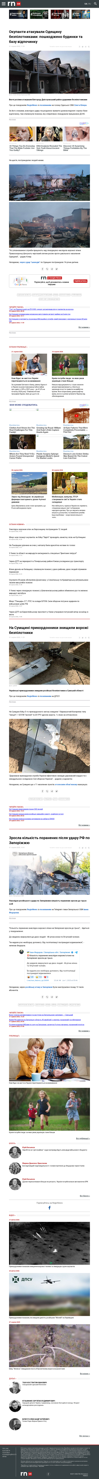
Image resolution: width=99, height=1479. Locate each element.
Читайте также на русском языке (61, 46)
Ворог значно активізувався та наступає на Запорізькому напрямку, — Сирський (41, 1015)
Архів (4, 1456)
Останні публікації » (18, 347)
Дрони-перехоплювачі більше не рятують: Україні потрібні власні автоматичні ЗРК (55, 1182)
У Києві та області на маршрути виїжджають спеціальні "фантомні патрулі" (43, 553)
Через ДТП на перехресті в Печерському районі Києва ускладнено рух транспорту (46, 561)
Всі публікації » (83, 1138)
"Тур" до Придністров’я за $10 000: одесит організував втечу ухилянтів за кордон (41, 309)
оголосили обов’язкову (66, 784)
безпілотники (65, 295)
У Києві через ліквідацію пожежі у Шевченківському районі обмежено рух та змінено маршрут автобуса (48, 591)
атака (56, 295)
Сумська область (35, 799)
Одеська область (24, 295)
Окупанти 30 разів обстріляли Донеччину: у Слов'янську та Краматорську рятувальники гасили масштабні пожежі (48, 581)
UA (86, 4)
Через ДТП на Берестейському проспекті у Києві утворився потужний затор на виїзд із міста (48, 613)
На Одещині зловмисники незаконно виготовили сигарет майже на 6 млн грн (39, 314)
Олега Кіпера (80, 105)
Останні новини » (17, 524)
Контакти (6, 1451)
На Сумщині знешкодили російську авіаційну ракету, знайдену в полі (36, 814)
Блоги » (12, 1143)
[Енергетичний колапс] (18, 18)
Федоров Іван (75, 1005)
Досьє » (12, 1379)
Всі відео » (85, 1374)
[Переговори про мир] (60, 18)
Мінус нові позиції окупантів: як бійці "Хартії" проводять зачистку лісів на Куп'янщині (47, 537)
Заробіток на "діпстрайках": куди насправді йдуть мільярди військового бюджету (54, 1150)
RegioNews (32, 105)
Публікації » (14, 1036)
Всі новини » (84, 327)
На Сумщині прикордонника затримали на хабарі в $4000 (31, 819)
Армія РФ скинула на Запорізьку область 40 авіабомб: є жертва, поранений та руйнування (45, 1020)
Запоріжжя (40, 1005)
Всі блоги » (85, 1196)
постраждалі (63, 1005)
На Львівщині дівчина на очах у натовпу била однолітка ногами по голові (42, 545)
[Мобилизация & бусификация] (39, 18)
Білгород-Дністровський (42, 295)
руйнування (76, 295)
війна (54, 1005)
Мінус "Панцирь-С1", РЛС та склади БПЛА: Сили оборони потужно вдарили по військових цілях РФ (44, 602)
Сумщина (47, 799)
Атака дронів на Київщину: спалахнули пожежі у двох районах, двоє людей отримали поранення (47, 570)
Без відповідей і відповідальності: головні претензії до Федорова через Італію (53, 1166)
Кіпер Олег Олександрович (49, 299)
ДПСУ (55, 799)
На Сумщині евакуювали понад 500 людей (26, 809)
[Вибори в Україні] (81, 18)
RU (89, 4)
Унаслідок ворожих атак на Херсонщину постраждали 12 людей (38, 529)
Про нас (5, 1448)
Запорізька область (26, 1005)
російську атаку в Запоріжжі (38, 987)
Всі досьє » (84, 1436)
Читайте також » (16, 307)
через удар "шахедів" (30, 262)
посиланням (45, 105)
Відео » (12, 1215)
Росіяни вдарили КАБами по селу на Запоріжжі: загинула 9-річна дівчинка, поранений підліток (46, 1025)
